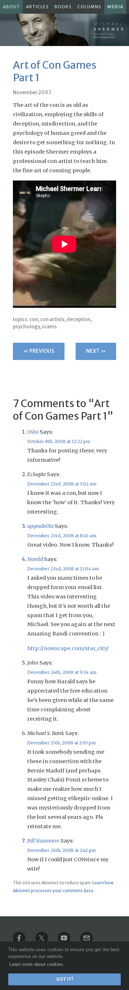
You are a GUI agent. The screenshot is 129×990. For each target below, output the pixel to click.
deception (78, 319)
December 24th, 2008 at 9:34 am (61, 672)
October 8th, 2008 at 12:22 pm (58, 441)
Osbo (33, 432)
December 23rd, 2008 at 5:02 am (61, 484)
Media (115, 6)
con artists (52, 319)
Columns (89, 6)
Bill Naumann (43, 841)
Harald (35, 559)
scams (49, 327)
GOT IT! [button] (64, 979)
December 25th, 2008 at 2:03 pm (61, 742)
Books (63, 6)
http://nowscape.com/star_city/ (68, 648)
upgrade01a (40, 526)
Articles (37, 6)
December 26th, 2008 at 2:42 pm (61, 850)
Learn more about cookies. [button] (36, 964)
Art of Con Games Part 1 (54, 71)
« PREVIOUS (38, 351)
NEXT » (96, 351)
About (11, 6)
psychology (26, 327)
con (33, 319)
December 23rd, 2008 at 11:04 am (63, 568)
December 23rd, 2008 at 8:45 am (61, 535)
